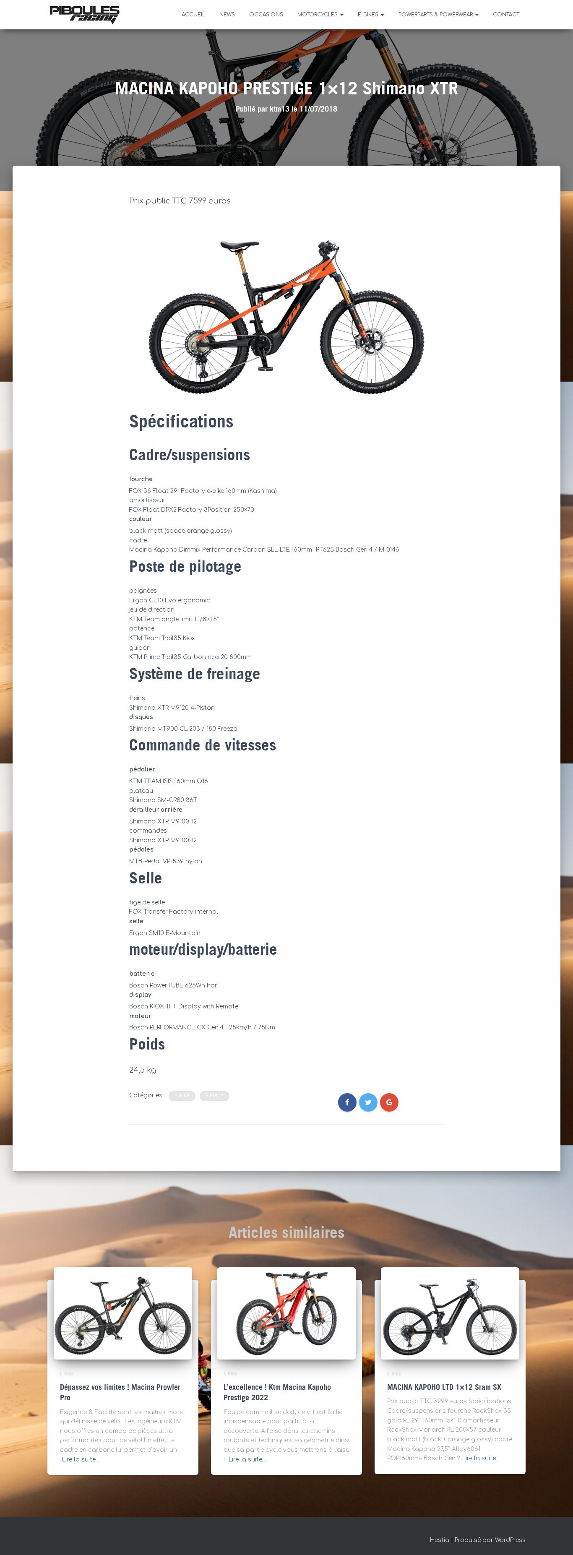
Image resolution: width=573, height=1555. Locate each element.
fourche (141, 479)
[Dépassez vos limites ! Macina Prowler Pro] (123, 1313)
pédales (141, 850)
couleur (140, 519)
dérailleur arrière (155, 810)
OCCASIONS (266, 15)
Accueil (193, 15)
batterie (142, 974)
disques (141, 717)
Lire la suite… (81, 1459)
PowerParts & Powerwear (436, 15)
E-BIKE (182, 1096)
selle (136, 921)
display (140, 995)
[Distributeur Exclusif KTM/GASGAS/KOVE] (84, 14)
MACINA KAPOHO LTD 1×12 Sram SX (444, 1387)
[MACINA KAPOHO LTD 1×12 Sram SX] (450, 1313)
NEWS (227, 15)
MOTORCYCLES (318, 15)
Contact (506, 15)
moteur (140, 1016)
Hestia (439, 1540)
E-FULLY (215, 1096)
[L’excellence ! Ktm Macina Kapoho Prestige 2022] (286, 1313)
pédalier (142, 769)
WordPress (510, 1540)
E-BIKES (369, 15)
